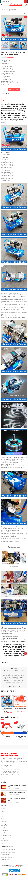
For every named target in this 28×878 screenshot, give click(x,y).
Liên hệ (2, 811)
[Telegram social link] (19, 686)
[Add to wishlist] (11, 696)
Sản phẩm (3, 828)
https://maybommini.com (11, 638)
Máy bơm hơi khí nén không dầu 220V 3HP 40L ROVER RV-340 (7, 710)
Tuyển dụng (3, 821)
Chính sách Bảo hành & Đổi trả (8, 852)
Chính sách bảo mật (5, 854)
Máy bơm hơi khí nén (5, 294)
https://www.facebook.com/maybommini (15, 639)
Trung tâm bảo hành (5, 838)
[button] (11, 699)
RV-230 (16, 682)
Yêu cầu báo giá (4, 840)
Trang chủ (3, 9)
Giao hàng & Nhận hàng (6, 857)
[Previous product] (23, 13)
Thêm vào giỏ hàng (13, 89)
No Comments (16, 788)
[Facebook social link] (12, 686)
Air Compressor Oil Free (18, 674)
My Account (3, 813)
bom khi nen (10, 675)
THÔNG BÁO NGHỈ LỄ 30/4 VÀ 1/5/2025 (16, 792)
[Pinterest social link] (16, 686)
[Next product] (26, 13)
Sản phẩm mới (4, 830)
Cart (2, 816)
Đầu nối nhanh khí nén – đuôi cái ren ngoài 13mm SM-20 (21, 736)
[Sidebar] (2, 265)
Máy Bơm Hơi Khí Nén (11, 9)
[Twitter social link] (14, 686)
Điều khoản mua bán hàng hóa (8, 849)
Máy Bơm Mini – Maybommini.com (9, 627)
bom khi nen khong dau (19, 675)
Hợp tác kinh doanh (5, 843)
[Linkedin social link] (17, 686)
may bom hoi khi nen (14, 677)
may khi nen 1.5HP (19, 680)
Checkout (3, 818)
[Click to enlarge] (3, 38)
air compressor (9, 674)
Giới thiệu (3, 808)
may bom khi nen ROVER (9, 680)
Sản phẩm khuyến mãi (6, 835)
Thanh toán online (5, 859)
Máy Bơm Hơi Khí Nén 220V (7, 10)
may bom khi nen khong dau (18, 678)
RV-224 (12, 682)
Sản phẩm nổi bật (5, 833)
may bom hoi (6, 677)
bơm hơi (5, 675)
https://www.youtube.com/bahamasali (17, 641)
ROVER (8, 682)
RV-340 (20, 682)
